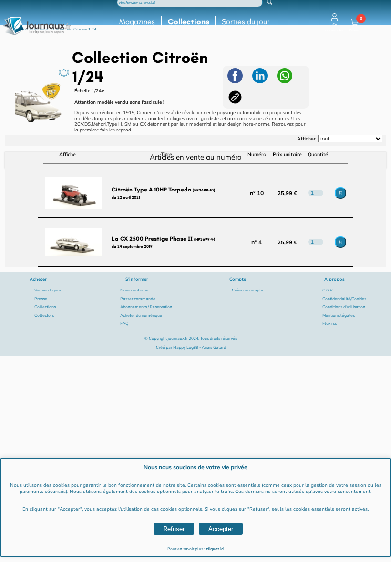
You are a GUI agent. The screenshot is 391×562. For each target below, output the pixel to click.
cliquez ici (215, 549)
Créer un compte (247, 290)
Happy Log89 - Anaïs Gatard (199, 347)
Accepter (220, 528)
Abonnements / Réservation (146, 307)
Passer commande (137, 298)
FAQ (124, 323)
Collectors (44, 315)
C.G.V (327, 290)
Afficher (306, 138)
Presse (40, 298)
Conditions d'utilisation (343, 307)
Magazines (137, 21)
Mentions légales (338, 315)
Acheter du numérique (141, 315)
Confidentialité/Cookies (344, 298)
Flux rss (329, 323)
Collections (188, 21)
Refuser (174, 528)
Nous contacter (134, 290)
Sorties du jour (245, 21)
